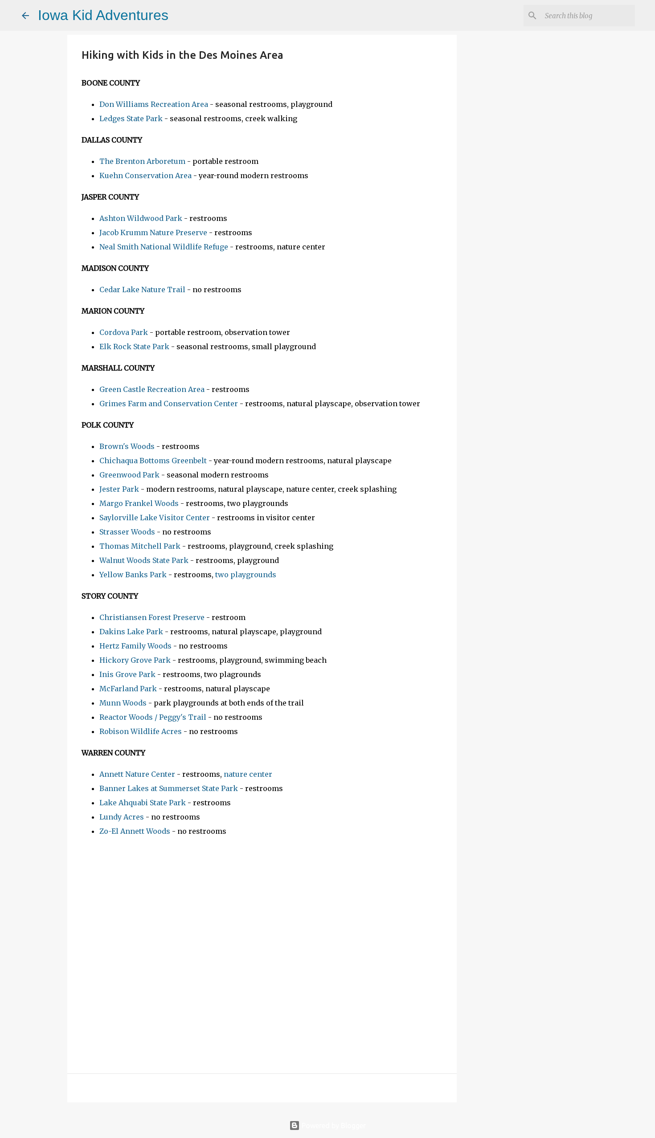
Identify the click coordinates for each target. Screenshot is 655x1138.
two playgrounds (245, 574)
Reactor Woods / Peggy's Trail (152, 717)
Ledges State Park (131, 118)
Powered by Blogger (333, 1126)
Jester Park (119, 489)
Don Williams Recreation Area (153, 104)
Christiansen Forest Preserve (152, 617)
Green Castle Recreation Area (152, 389)
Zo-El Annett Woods (134, 831)
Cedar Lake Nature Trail (142, 289)
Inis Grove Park (127, 674)
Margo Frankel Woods (139, 503)
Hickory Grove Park (135, 660)
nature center (248, 774)
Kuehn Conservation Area (145, 175)
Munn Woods (123, 702)
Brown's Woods (127, 446)
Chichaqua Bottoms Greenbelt (153, 460)
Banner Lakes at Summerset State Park (168, 788)
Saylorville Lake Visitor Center (155, 517)
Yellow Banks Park (133, 574)
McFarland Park (128, 688)
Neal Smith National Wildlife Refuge (163, 246)
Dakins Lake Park (131, 631)
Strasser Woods (127, 531)
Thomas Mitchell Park (139, 546)
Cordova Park (123, 332)
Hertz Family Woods (135, 645)
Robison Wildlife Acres (140, 731)
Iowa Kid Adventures (103, 15)
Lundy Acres (121, 816)
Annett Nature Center (137, 774)
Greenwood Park (129, 474)
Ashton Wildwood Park (140, 218)
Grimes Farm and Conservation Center (168, 403)
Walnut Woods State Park (143, 560)
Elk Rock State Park (134, 346)
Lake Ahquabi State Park (142, 802)
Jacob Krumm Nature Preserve (153, 232)
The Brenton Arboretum (142, 161)
